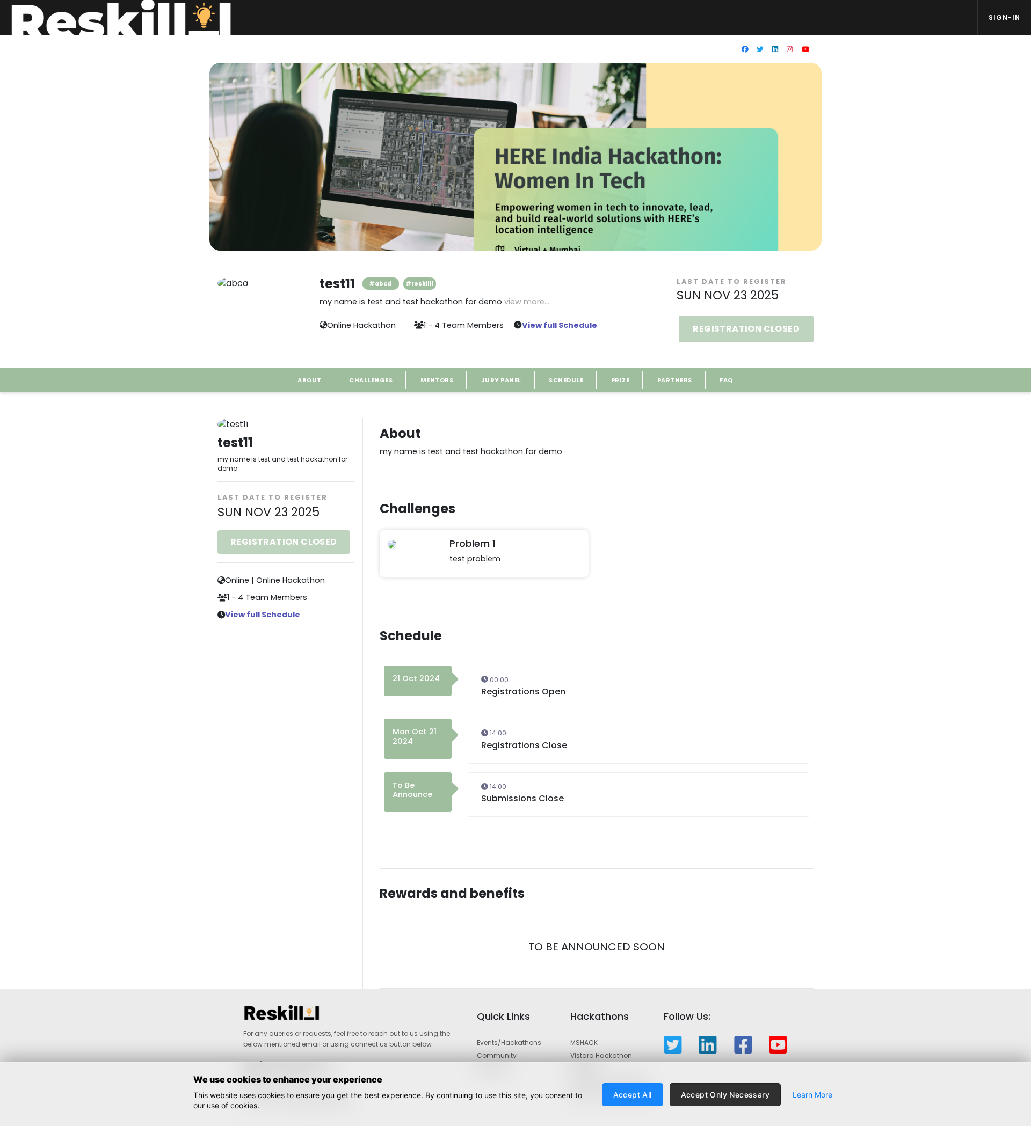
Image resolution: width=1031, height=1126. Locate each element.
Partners (674, 380)
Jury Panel (501, 380)
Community (497, 1055)
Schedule (566, 380)
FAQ (726, 380)
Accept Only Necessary (725, 1094)
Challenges (371, 380)
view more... (526, 301)
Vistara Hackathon (601, 1055)
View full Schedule (559, 325)
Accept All (632, 1094)
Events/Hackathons (509, 1042)
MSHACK (584, 1042)
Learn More (812, 1094)
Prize (620, 380)
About (309, 380)
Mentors (437, 380)
